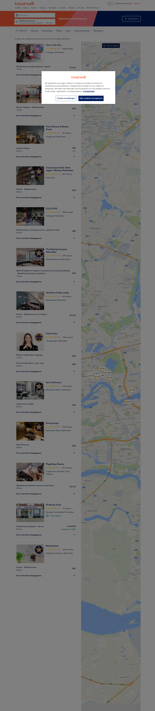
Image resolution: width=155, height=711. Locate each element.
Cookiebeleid (88, 91)
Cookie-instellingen (66, 98)
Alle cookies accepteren (91, 98)
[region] (78, 87)
